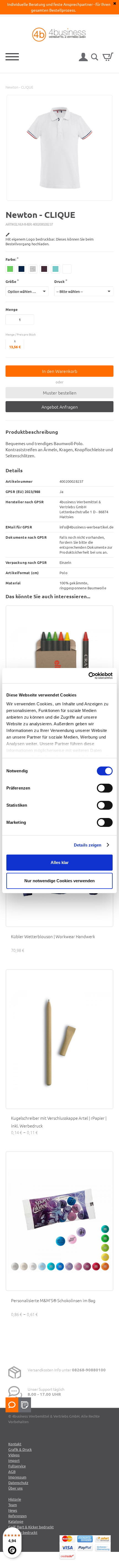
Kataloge (15, 1521)
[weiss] (66, 269)
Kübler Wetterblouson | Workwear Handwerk (53, 936)
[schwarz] (44, 269)
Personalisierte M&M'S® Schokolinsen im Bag (53, 1300)
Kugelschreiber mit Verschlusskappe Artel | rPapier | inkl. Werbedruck (59, 1122)
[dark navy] (21, 269)
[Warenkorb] (107, 57)
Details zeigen (87, 845)
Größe (11, 281)
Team (12, 1504)
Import (14, 1460)
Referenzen (17, 1515)
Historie (14, 1499)
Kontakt (14, 1443)
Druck (59, 281)
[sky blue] (55, 269)
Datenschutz (18, 1482)
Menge (12, 309)
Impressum (17, 1477)
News (12, 1510)
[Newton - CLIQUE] (59, 198)
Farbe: (11, 259)
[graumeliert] (32, 269)
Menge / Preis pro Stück (21, 334)
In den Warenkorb (59, 371)
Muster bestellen (59, 392)
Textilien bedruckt (22, 1532)
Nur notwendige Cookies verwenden (59, 880)
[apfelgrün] (10, 269)
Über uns (15, 1488)
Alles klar (60, 862)
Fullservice (17, 1466)
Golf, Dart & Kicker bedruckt (31, 1526)
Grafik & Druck (20, 1449)
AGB (11, 1471)
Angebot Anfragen (60, 407)
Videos (14, 1454)
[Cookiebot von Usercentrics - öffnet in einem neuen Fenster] (88, 675)
